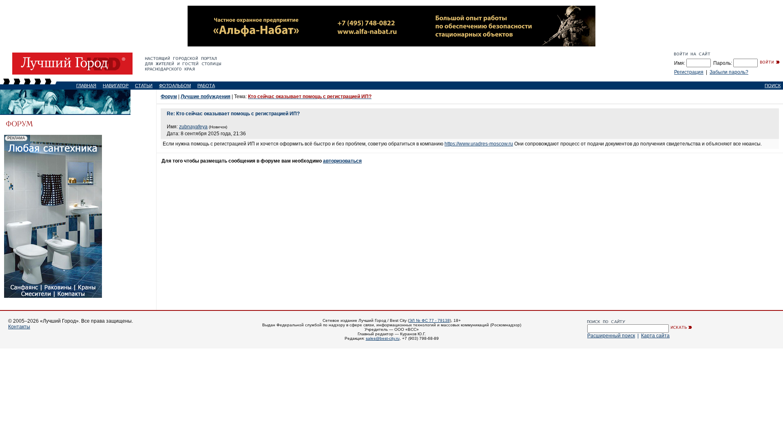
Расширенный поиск (611, 336)
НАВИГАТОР (115, 85)
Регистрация (688, 72)
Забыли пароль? (729, 72)
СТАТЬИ (144, 85)
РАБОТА (206, 85)
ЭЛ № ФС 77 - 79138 (429, 320)
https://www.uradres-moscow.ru (479, 144)
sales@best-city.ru (383, 338)
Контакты (19, 327)
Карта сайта (655, 336)
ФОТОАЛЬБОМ (175, 85)
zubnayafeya (193, 127)
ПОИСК (773, 85)
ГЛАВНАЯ (86, 85)
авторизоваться (342, 161)
